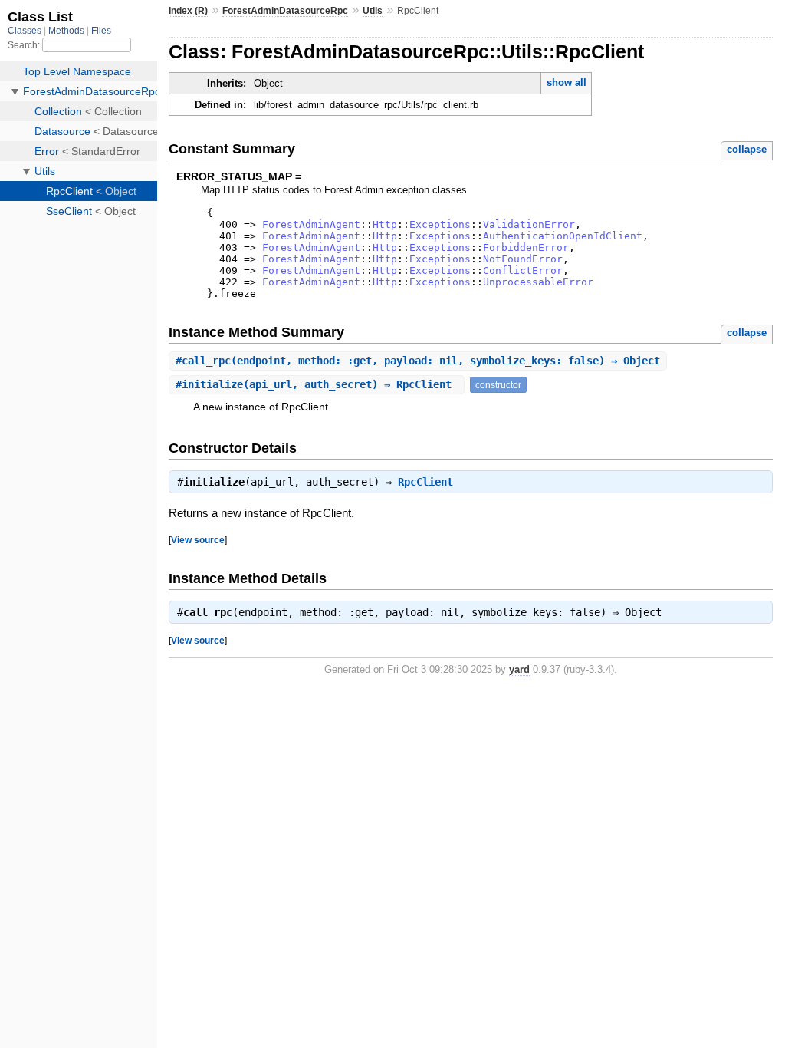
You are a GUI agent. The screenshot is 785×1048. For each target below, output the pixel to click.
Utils (373, 10)
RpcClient (425, 482)
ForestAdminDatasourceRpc (285, 10)
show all (566, 82)
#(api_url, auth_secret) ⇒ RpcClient (317, 384)
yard (519, 669)
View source (198, 540)
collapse (747, 149)
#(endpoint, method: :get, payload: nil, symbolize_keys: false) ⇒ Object (418, 360)
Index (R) (188, 10)
